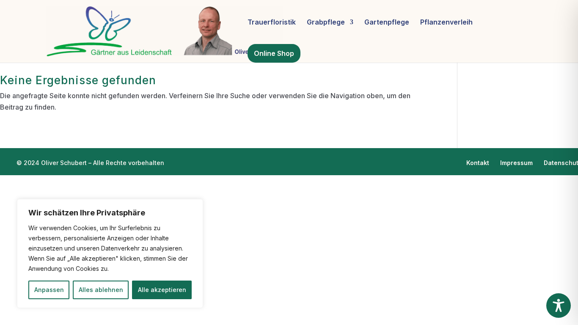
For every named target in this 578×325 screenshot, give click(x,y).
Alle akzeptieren (162, 289)
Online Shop (274, 53)
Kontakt (477, 162)
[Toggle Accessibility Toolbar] (558, 305)
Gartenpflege (386, 22)
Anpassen (49, 289)
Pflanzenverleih (446, 22)
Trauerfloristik (272, 22)
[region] (110, 253)
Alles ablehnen (101, 289)
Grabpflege (326, 22)
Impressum (516, 162)
